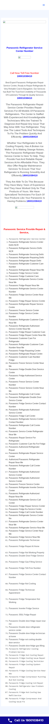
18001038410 (24, 76)
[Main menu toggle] (43, 5)
